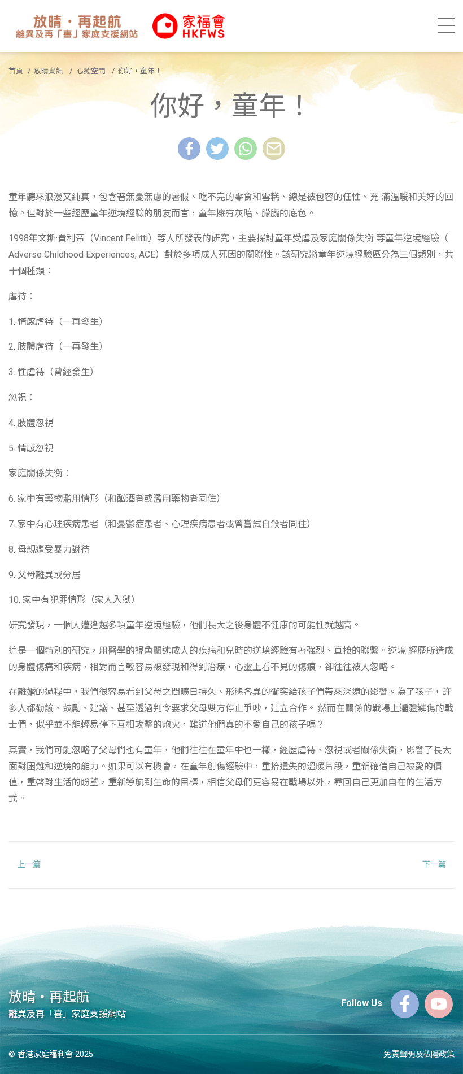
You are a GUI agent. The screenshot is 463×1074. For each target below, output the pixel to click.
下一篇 (434, 864)
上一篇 (29, 864)
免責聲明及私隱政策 (419, 1054)
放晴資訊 (48, 71)
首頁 (15, 71)
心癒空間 (91, 71)
